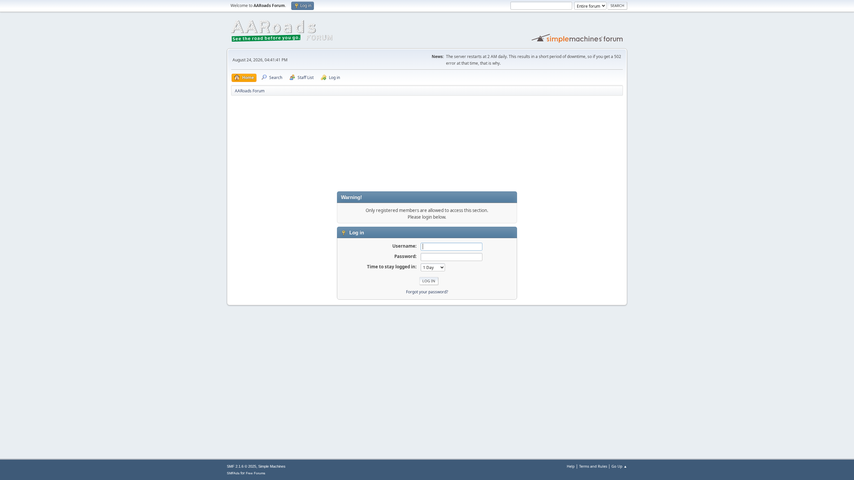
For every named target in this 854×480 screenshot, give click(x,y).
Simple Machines (272, 466)
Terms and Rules (593, 466)
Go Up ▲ (619, 466)
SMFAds (233, 473)
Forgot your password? (427, 292)
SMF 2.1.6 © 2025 (241, 466)
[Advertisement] (427, 144)
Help (571, 466)
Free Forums (255, 473)
